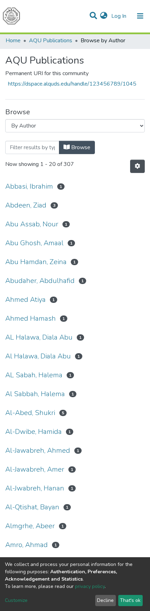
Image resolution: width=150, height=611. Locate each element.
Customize (16, 600)
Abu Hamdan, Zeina (36, 262)
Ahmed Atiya (25, 299)
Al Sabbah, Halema (35, 394)
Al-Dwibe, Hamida (33, 431)
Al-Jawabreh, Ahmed (37, 450)
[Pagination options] (137, 166)
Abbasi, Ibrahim (29, 186)
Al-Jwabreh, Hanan (34, 488)
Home (13, 40)
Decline (105, 600)
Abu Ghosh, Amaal (34, 243)
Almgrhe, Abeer (30, 526)
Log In (119, 16)
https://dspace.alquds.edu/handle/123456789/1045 (72, 84)
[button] (104, 16)
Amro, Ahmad (26, 545)
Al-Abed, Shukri (30, 412)
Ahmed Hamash (30, 318)
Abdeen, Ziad (25, 205)
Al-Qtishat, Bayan (32, 507)
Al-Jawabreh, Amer (34, 469)
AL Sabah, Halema (33, 375)
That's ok (130, 600)
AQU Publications (50, 40)
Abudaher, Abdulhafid (40, 280)
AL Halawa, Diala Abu (39, 337)
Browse (80, 147)
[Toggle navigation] (140, 16)
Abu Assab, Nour (31, 224)
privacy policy (90, 586)
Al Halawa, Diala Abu (38, 356)
